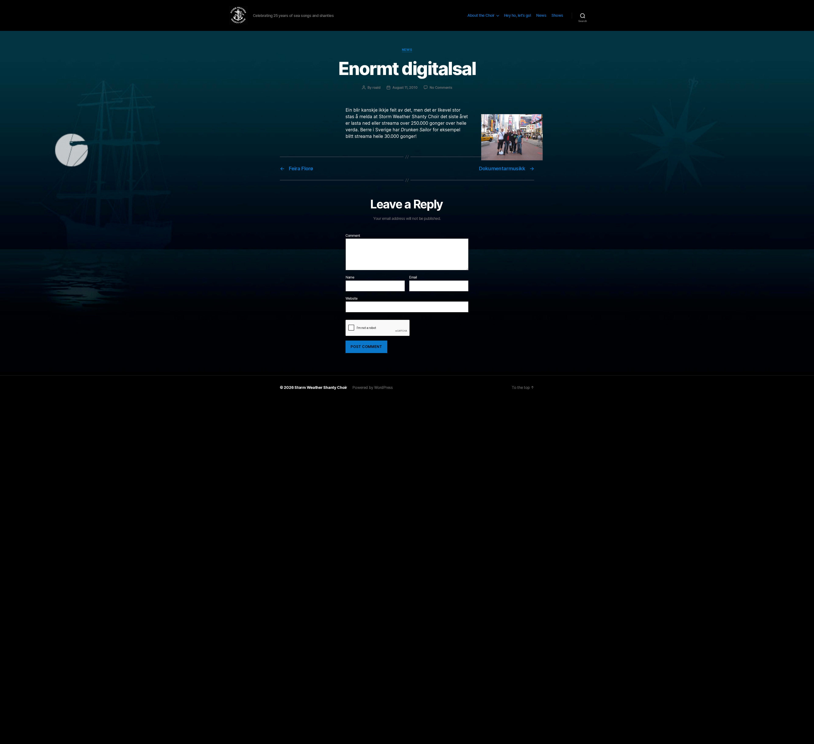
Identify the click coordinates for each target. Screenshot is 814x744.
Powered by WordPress (372, 387)
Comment (353, 236)
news (407, 50)
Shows (557, 15)
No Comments (441, 87)
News (541, 15)
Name (350, 277)
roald (376, 87)
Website (352, 298)
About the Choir (481, 15)
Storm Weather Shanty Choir (320, 387)
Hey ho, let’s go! (517, 15)
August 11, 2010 (404, 87)
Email (413, 277)
